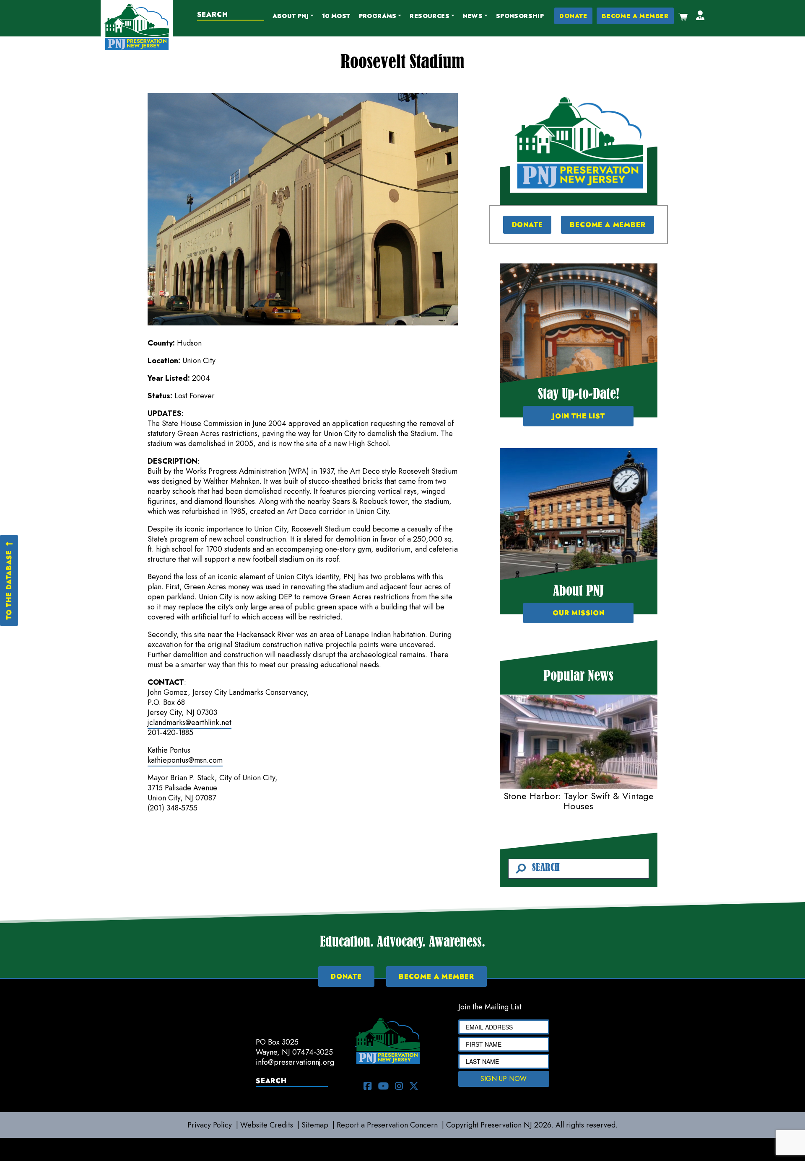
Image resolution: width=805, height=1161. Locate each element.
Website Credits (266, 1125)
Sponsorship (520, 16)
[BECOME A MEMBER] (578, 143)
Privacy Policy (209, 1125)
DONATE (573, 16)
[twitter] (413, 1086)
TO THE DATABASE (8, 584)
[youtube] (383, 1086)
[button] (293, 16)
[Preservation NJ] (136, 26)
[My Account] (700, 15)
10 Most (336, 16)
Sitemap (314, 1125)
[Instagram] (399, 1086)
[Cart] (683, 16)
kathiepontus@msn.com (185, 760)
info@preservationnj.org (295, 1062)
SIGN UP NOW (503, 1079)
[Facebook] (368, 1086)
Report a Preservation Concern (387, 1125)
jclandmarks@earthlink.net (189, 722)
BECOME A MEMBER (635, 16)
